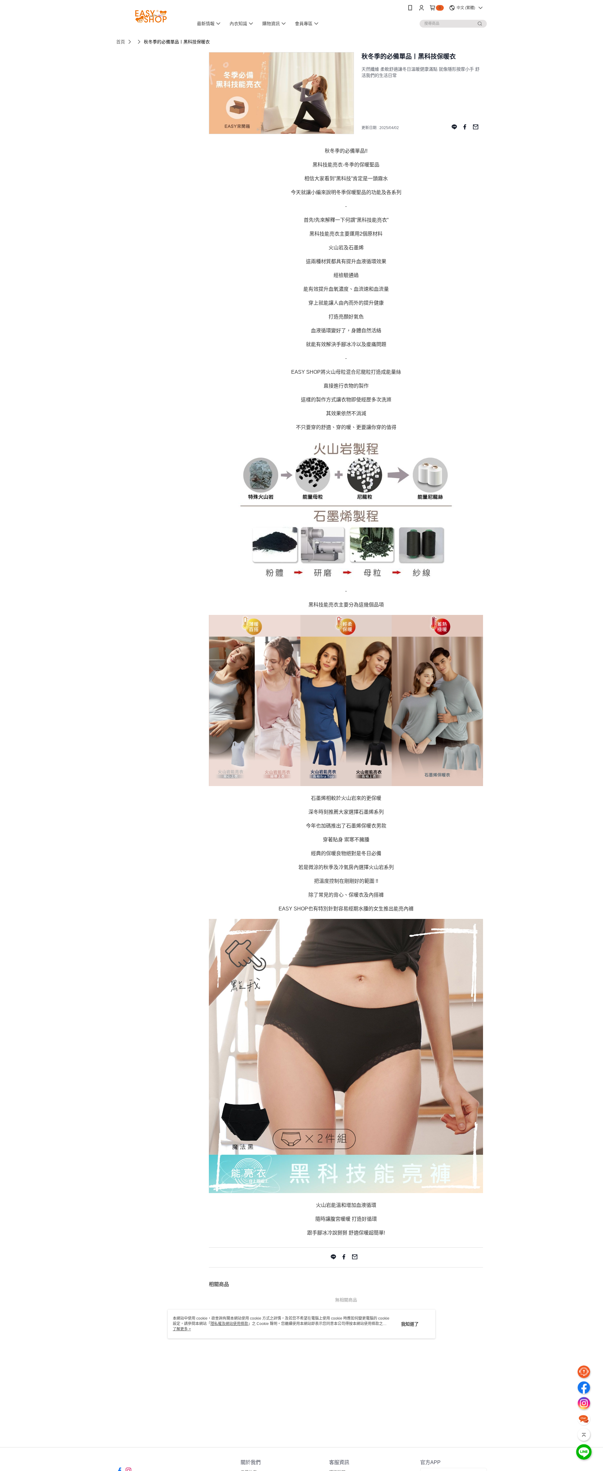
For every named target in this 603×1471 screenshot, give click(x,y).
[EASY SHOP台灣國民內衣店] (151, 16)
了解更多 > (182, 1329)
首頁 (120, 41)
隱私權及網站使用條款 (229, 1324)
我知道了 (410, 1324)
